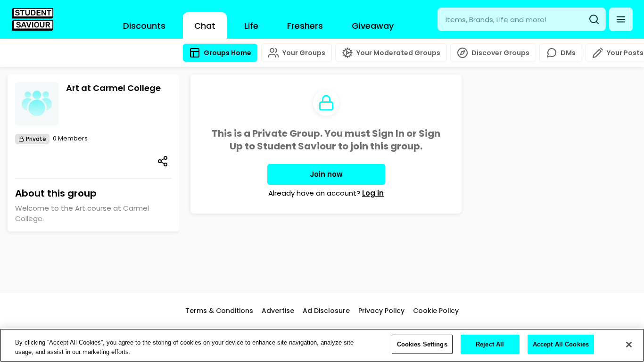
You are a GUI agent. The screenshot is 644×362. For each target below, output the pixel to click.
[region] (322, 345)
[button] (621, 19)
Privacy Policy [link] (381, 310)
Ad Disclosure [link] (326, 310)
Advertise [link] (278, 310)
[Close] (629, 344)
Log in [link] (373, 193)
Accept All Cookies (561, 344)
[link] (32, 19)
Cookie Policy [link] (436, 310)
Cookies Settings (422, 344)
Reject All (490, 344)
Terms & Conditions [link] (219, 310)
